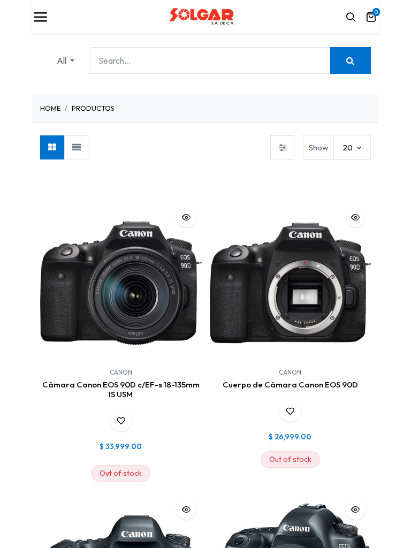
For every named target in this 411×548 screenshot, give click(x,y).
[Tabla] (52, 147)
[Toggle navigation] (40, 17)
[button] (186, 217)
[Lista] (76, 147)
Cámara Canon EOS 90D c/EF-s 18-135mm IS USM (121, 389)
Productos (93, 108)
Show (318, 147)
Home (50, 108)
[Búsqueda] (350, 60)
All (62, 60)
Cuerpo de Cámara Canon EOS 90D (290, 384)
